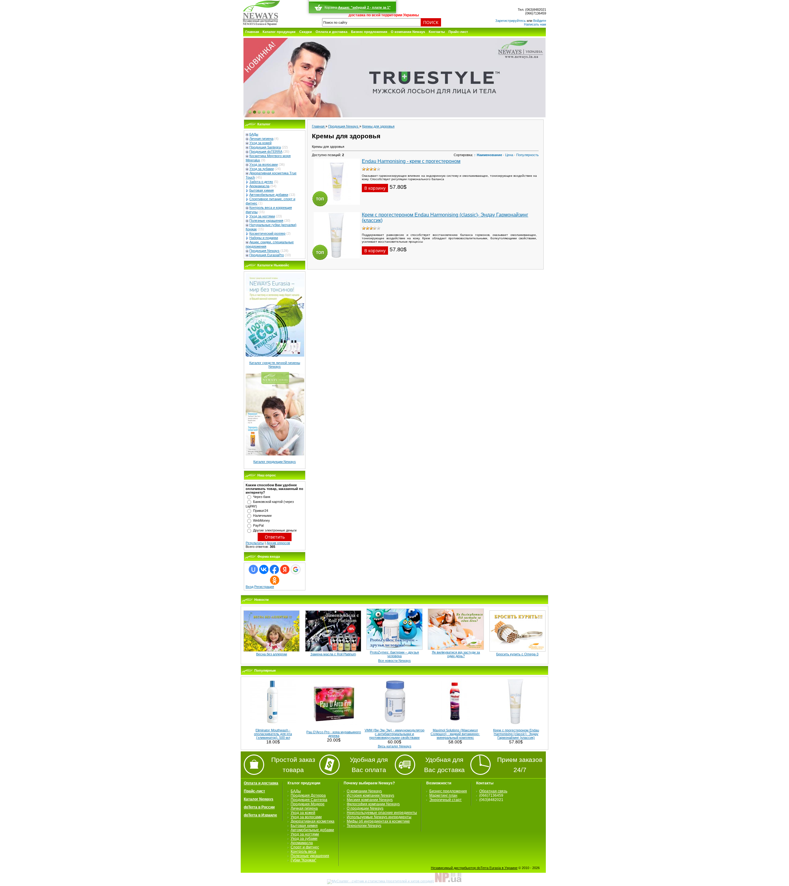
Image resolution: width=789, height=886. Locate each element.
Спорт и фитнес (305, 847)
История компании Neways (370, 795)
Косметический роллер (267, 233)
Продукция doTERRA (265, 151)
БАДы (253, 134)
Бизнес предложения (369, 32)
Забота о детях (261, 182)
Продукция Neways (264, 251)
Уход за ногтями (262, 216)
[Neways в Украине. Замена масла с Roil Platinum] (333, 650)
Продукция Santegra (265, 147)
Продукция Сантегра (309, 800)
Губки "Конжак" (303, 860)
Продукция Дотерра (308, 795)
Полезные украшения (266, 220)
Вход (249, 587)
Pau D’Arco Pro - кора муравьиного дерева (333, 734)
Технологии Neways (364, 825)
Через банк (261, 497)
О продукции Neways (365, 808)
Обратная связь (493, 791)
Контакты (437, 32)
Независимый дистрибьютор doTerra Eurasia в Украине (474, 868)
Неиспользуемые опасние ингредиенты (382, 813)
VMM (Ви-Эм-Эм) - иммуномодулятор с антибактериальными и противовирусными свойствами (394, 733)
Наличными (262, 515)
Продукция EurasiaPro (266, 255)
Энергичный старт (445, 800)
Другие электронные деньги (274, 530)
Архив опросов (278, 543)
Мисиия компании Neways (370, 800)
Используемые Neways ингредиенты (379, 817)
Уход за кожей (260, 143)
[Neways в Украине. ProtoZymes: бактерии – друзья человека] (394, 648)
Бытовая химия (261, 190)
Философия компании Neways (373, 804)
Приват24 (260, 510)
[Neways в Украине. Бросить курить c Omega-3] (517, 650)
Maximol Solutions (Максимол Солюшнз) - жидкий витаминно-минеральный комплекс (455, 733)
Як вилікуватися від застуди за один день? (456, 654)
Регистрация (264, 587)
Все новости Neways (394, 660)
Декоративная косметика (312, 821)
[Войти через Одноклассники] (274, 580)
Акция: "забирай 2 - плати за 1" (364, 7)
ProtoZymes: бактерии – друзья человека (394, 654)
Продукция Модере (308, 804)
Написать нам (535, 24)
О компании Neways (408, 32)
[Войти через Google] (295, 569)
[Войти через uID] (253, 569)
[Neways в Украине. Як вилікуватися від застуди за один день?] (456, 648)
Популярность (527, 155)
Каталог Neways (258, 799)
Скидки (305, 32)
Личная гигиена (261, 138)
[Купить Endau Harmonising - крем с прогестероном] (337, 206)
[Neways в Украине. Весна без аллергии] (271, 650)
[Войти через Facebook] (274, 569)
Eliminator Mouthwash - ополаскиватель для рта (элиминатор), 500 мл (273, 733)
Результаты (255, 543)
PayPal (258, 525)
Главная (252, 32)
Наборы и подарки (263, 238)
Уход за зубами (261, 169)
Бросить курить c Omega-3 (517, 654)
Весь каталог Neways (394, 746)
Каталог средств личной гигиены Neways (274, 364)
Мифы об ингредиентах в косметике (378, 821)
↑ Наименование (488, 155)
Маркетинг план (443, 795)
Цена (509, 155)
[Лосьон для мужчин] (394, 78)
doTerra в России (259, 807)
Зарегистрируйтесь (510, 20)
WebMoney (261, 520)
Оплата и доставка (331, 32)
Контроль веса (303, 851)
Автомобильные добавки (268, 194)
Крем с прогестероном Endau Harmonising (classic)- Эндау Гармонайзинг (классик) (516, 733)
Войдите (539, 20)
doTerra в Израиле (260, 815)
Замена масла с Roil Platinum (333, 654)
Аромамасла (259, 186)
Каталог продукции (279, 32)
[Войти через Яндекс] (284, 569)
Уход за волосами (263, 164)
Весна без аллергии (271, 654)
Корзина (331, 7)
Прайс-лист (458, 32)
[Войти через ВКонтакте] (263, 569)
